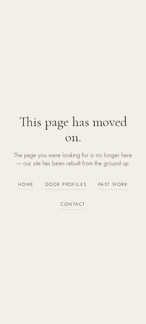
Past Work (113, 184)
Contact (73, 204)
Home (26, 184)
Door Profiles (66, 184)
